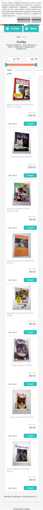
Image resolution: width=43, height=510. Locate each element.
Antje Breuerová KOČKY (22, 157)
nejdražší (28, 70)
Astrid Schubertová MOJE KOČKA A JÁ (18, 209)
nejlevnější (19, 70)
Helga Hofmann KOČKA (21, 365)
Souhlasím (36, 20)
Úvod (18, 37)
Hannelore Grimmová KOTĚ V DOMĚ (20, 314)
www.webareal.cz (29, 497)
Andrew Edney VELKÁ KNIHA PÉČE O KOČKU (20, 105)
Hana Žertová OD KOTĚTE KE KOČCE (20, 262)
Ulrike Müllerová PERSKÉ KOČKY (18, 470)
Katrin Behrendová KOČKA (22, 417)
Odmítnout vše (23, 20)
